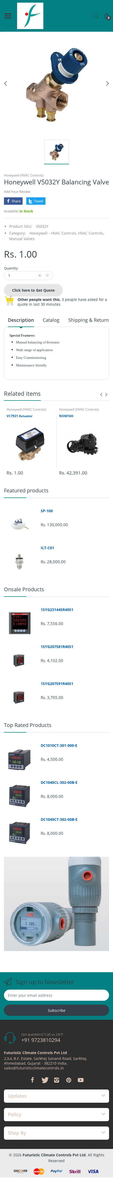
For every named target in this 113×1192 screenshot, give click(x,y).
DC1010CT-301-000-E (59, 745)
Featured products (26, 490)
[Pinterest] (68, 1080)
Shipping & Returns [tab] (89, 320)
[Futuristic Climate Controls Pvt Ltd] (30, 16)
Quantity (11, 268)
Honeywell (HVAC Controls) (24, 175)
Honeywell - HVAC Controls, (53, 233)
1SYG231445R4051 (57, 609)
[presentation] (101, 394)
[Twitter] (44, 1080)
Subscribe (56, 1010)
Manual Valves (22, 238)
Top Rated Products (28, 725)
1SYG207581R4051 (57, 646)
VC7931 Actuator (19, 416)
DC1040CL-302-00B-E (59, 782)
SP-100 (47, 511)
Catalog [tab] (51, 320)
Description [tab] (21, 320)
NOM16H (66, 416)
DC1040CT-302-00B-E (59, 819)
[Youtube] (81, 1080)
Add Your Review (17, 191)
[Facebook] (32, 1080)
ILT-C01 (47, 548)
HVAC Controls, (91, 233)
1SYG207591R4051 (57, 683)
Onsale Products (24, 589)
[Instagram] (56, 1080)
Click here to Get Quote (33, 290)
